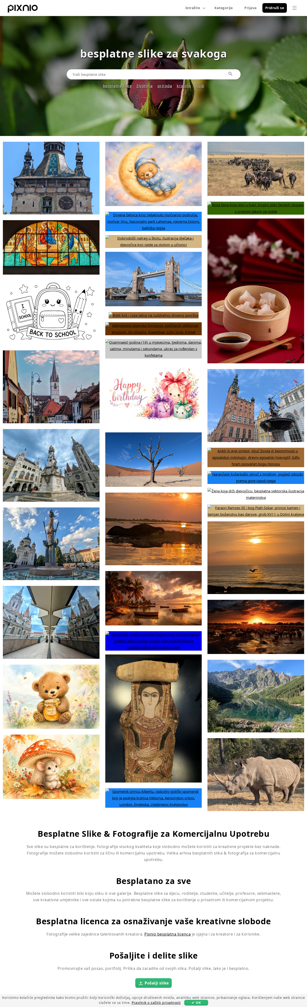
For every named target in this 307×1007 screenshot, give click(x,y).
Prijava (250, 8)
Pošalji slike (157, 983)
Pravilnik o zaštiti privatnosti (156, 1002)
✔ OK (196, 1002)
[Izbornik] (294, 8)
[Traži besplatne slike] (231, 74)
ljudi (200, 85)
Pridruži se (274, 8)
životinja (144, 85)
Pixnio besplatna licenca (167, 934)
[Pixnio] (23, 9)
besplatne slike (117, 85)
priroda (165, 85)
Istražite (192, 8)
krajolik (184, 85)
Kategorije (223, 8)
